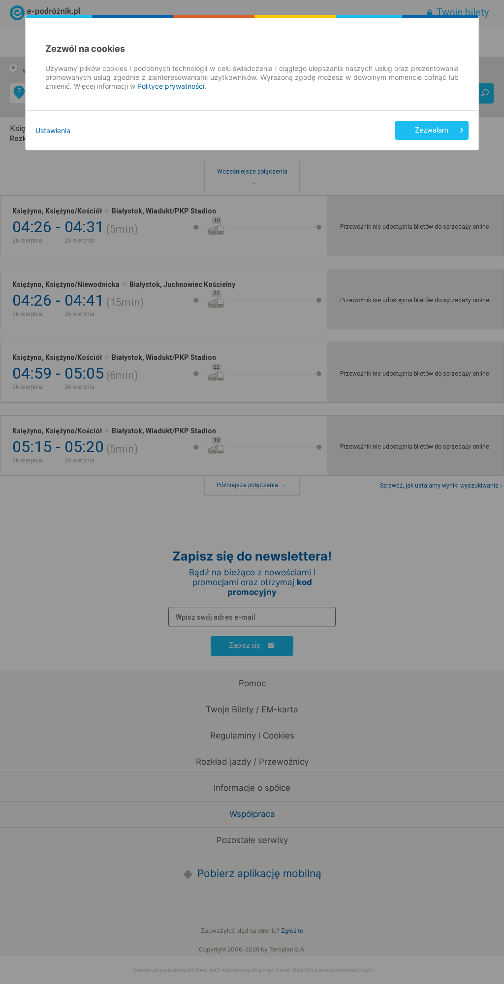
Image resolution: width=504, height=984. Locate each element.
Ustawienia (52, 130)
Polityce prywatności (170, 86)
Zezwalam (431, 130)
